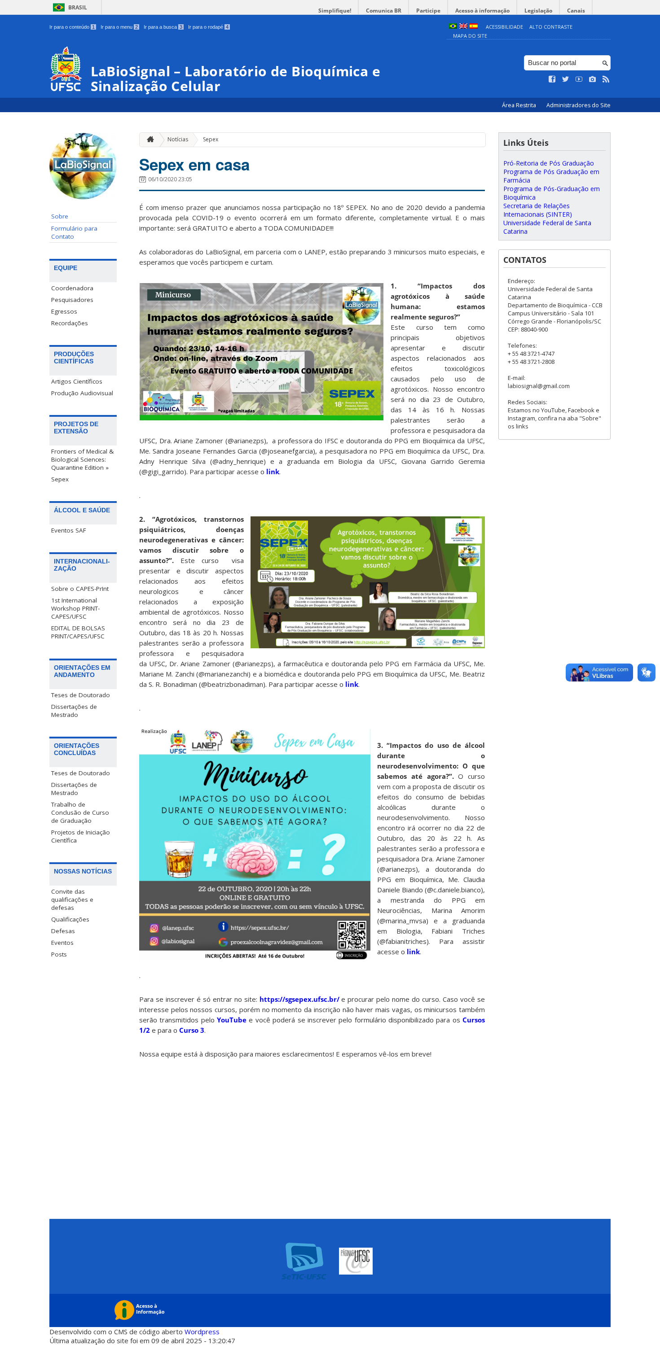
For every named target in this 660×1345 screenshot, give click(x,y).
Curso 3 (191, 1030)
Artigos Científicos (76, 381)
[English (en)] (463, 26)
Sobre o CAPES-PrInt (80, 589)
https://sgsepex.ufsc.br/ (299, 999)
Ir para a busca (163, 27)
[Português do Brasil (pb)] (453, 26)
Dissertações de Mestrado (74, 711)
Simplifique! (334, 10)
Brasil (77, 7)
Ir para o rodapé (208, 27)
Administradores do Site (578, 105)
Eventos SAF (68, 530)
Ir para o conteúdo (72, 27)
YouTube (231, 1019)
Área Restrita (519, 105)
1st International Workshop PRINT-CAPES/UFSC (75, 608)
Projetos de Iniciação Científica (80, 836)
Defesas (63, 931)
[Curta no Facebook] (552, 79)
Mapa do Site (470, 35)
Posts (59, 954)
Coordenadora (72, 288)
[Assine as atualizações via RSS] (606, 79)
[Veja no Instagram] (592, 79)
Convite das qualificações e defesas (72, 899)
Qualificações (70, 919)
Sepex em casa (194, 164)
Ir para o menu (119, 27)
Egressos (64, 311)
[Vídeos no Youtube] (579, 79)
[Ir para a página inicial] (148, 140)
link (272, 471)
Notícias (177, 139)
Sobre (59, 216)
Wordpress (202, 1331)
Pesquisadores (72, 300)
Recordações (69, 323)
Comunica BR (383, 10)
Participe (428, 10)
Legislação (538, 10)
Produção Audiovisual (82, 393)
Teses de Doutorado (80, 695)
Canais (576, 10)
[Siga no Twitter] (565, 79)
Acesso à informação (482, 10)
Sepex (60, 479)
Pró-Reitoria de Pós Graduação (548, 163)
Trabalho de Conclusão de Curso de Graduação (80, 812)
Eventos (62, 943)
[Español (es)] (474, 26)
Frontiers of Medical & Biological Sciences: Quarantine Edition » (82, 459)
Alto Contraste (550, 26)
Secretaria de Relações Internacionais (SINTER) (537, 209)
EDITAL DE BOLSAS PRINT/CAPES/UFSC (78, 632)
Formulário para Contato (74, 232)
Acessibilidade (504, 26)
